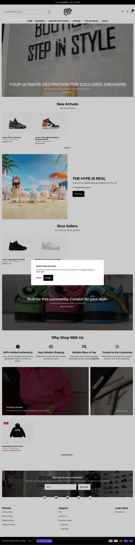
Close (101, 262)
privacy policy (40, 271)
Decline (39, 278)
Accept (48, 278)
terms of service (86, 269)
